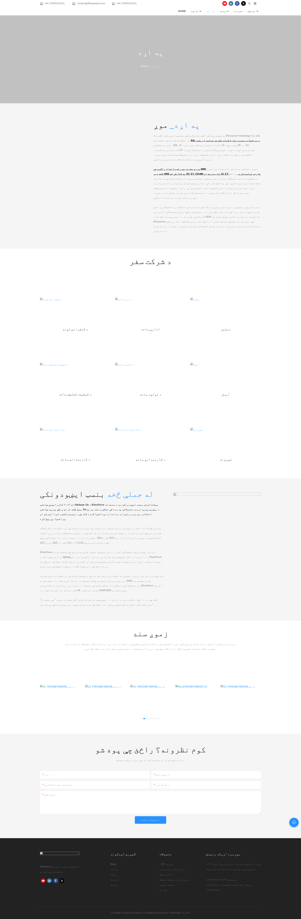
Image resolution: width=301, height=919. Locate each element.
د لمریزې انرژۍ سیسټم (172, 869)
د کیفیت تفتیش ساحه (75, 394)
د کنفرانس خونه (75, 329)
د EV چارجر (166, 864)
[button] (141, 718)
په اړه (155, 66)
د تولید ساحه (150, 394)
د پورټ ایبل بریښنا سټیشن (175, 879)
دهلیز (226, 329)
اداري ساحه (150, 329)
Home (144, 66)
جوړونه (226, 459)
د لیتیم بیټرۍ (168, 885)
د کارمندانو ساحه (75, 459)
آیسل (226, 394)
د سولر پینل (167, 874)
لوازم (163, 890)
